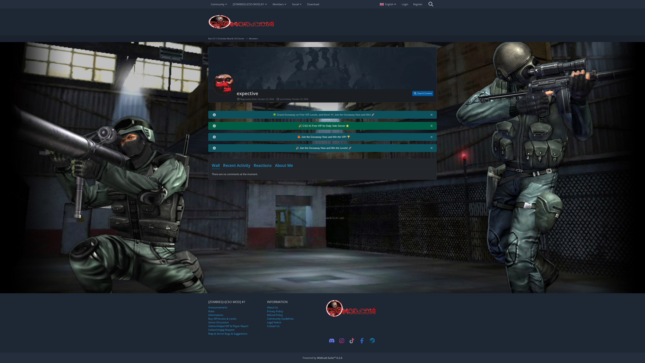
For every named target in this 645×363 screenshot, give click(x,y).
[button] (388, 4)
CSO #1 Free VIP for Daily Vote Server (324, 125)
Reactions (263, 165)
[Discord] (331, 340)
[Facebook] (362, 340)
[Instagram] (342, 340)
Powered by (322, 357)
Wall (216, 165)
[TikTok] (352, 340)
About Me (284, 165)
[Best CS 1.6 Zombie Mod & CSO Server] (322, 21)
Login (405, 4)
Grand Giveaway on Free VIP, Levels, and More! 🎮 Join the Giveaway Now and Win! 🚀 (326, 114)
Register (417, 4)
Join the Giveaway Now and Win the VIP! (324, 136)
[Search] (431, 4)
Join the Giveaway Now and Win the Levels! (324, 148)
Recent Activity (236, 165)
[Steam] (372, 340)
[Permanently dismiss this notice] (431, 114)
